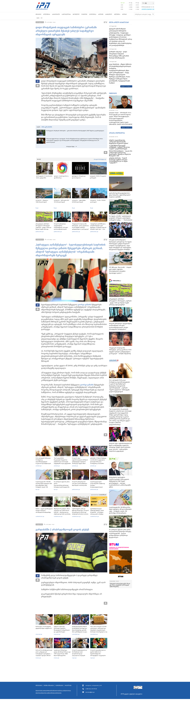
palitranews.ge (76, 489)
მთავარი (38, 14)
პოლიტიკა (46, 14)
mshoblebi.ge (75, 634)
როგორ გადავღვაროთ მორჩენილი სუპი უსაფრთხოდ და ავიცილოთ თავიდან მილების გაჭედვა (79, 653)
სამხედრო (108, 14)
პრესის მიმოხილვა (117, 133)
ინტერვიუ (113, 93)
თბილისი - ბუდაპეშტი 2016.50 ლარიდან (79, 201)
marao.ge (38, 658)
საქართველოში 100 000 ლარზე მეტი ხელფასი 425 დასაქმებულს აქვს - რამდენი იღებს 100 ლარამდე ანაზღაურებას (44, 485)
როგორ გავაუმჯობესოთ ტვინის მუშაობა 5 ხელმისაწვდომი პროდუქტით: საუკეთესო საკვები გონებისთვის (98, 653)
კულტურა (117, 14)
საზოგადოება (66, 14)
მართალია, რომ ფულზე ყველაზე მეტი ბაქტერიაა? (44, 627)
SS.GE (39, 159)
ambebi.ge (38, 466)
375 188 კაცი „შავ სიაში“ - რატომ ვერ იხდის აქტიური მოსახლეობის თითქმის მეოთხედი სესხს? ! (120, 270)
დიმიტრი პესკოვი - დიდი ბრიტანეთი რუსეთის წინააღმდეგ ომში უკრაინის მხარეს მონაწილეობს (119, 55)
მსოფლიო (76, 14)
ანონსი (124, 14)
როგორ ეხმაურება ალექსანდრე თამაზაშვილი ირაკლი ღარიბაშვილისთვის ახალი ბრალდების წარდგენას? (61, 228)
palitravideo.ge (40, 231)
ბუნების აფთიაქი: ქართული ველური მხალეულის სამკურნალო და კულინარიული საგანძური (62, 630)
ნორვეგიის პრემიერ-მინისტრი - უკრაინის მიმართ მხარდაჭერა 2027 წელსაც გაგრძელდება (75, 130)
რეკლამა (68, 685)
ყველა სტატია (126, 127)
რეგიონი (84, 14)
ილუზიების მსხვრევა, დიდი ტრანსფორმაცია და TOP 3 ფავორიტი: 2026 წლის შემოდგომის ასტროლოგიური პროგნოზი (62, 654)
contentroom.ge (40, 516)
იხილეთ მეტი (70, 146)
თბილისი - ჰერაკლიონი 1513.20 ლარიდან (61, 201)
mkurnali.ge (39, 634)
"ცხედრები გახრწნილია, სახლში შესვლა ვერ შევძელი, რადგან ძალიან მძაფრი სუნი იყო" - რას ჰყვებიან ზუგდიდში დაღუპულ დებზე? (98, 228)
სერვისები (59, 685)
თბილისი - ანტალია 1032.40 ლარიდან (42, 201)
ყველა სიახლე (125, 86)
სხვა (38, 18)
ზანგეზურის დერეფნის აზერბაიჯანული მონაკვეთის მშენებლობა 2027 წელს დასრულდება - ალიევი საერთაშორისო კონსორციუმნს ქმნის (120, 482)
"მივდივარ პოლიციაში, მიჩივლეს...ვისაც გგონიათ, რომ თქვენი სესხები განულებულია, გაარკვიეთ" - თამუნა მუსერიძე (80, 227)
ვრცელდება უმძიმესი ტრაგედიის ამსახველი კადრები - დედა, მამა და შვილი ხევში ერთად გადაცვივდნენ (43, 227)
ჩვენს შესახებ (49, 685)
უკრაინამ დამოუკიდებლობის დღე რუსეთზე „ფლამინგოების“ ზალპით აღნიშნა (120, 195)
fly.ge (37, 208)
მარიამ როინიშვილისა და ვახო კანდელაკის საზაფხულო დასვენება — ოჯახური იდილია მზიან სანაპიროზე (44, 653)
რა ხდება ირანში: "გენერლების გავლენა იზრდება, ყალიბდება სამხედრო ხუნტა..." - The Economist (120, 218)
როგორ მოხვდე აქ (100, 159)
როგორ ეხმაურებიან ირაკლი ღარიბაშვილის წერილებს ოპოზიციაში (79, 483)
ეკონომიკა (92, 14)
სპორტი (100, 14)
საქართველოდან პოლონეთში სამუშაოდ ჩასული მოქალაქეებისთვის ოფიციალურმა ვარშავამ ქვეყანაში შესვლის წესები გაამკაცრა (98, 487)
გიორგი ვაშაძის (84, 305)
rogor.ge (74, 658)
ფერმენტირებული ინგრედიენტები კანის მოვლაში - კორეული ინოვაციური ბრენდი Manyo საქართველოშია (97, 512)
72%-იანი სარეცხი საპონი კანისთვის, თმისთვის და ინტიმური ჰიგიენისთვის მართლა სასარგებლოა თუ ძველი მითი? (98, 630)
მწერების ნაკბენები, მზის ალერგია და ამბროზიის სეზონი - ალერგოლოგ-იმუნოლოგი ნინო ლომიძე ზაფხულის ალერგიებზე (62, 512)
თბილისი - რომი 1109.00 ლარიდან (97, 201)
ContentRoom (102, 494)
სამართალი (56, 14)
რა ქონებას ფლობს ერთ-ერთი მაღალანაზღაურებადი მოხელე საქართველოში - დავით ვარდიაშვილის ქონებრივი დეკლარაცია (62, 486)
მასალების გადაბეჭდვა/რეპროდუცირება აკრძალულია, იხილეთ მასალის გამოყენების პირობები (53, 692)
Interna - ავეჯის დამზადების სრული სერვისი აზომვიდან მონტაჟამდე (44, 510)
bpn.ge (122, 2)
